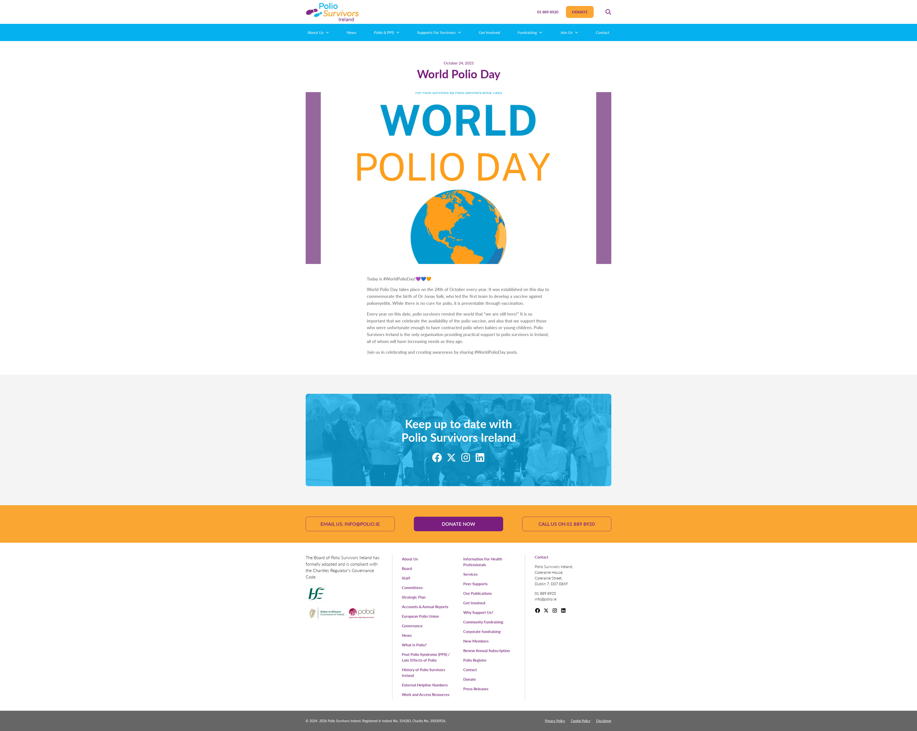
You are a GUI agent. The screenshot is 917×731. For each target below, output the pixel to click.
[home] (332, 11)
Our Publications (477, 593)
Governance (412, 625)
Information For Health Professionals (482, 561)
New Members (476, 641)
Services (470, 574)
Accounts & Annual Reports (425, 606)
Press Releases (475, 688)
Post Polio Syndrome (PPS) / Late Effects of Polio (426, 657)
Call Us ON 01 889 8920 (566, 524)
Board (407, 568)
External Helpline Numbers (425, 685)
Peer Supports (475, 583)
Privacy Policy (555, 720)
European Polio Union (420, 616)
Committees (412, 587)
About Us (410, 559)
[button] (608, 12)
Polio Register (475, 660)
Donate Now (458, 524)
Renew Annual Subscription (486, 650)
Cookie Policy (580, 720)
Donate (580, 12)
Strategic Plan (414, 597)
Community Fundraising (483, 622)
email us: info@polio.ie (350, 524)
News (351, 32)
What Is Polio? (414, 644)
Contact (602, 32)
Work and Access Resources (425, 694)
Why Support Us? (478, 612)
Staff (406, 578)
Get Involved (489, 32)
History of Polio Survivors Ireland (423, 672)
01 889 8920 (547, 12)
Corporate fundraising (482, 631)
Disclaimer (603, 720)
